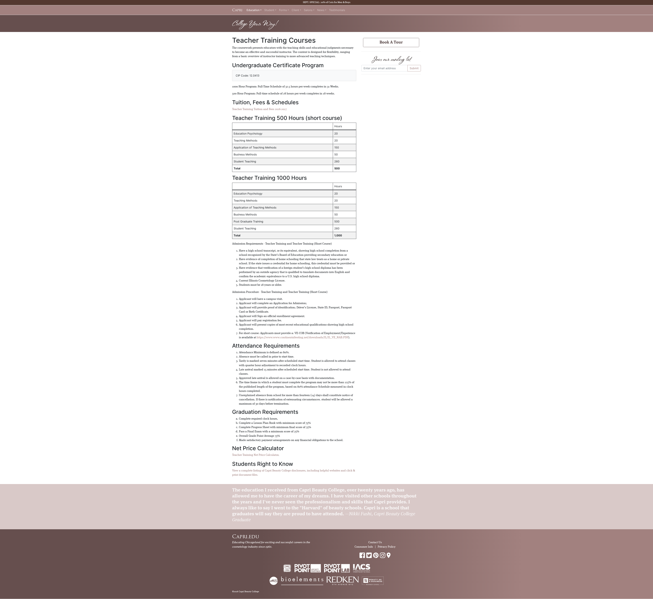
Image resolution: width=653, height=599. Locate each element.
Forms (283, 10)
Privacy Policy (387, 546)
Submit (414, 68)
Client (295, 10)
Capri (237, 10)
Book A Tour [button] (391, 42)
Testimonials (337, 10)
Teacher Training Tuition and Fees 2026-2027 (259, 109)
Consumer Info (364, 546)
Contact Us (375, 542)
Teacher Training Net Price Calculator (255, 455)
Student (269, 10)
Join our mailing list (391, 59)
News (320, 10)
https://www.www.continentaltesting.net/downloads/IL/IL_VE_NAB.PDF (302, 337)
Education (253, 10)
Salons (308, 10)
